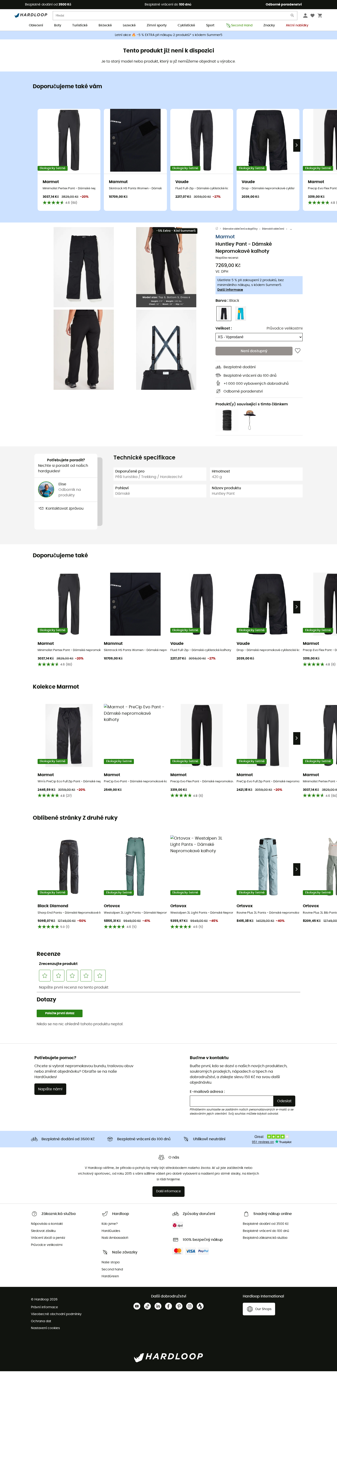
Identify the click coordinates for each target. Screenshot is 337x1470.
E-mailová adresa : (207, 1092)
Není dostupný (254, 351)
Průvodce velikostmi (285, 328)
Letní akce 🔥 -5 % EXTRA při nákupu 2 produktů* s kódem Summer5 (168, 35)
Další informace (230, 289)
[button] (84, 267)
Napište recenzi (226, 257)
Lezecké (129, 25)
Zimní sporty (157, 25)
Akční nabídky (297, 25)
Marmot (225, 236)
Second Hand (241, 25)
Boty (57, 25)
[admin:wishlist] (298, 351)
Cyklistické (186, 25)
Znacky (269, 25)
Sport (210, 25)
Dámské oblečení (273, 229)
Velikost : (223, 328)
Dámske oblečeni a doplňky (240, 229)
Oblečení (36, 25)
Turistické (80, 25)
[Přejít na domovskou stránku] (219, 229)
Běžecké (105, 25)
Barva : (227, 300)
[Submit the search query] (292, 16)
